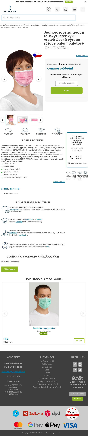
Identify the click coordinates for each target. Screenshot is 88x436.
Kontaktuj (19, 222)
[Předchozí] (4, 313)
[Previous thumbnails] (2, 119)
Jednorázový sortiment (15, 25)
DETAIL (79, 340)
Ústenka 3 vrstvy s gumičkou (44, 328)
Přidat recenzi (9, 269)
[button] (38, 17)
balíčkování (23, 235)
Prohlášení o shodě (11, 193)
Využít (68, 2)
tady (48, 247)
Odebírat (77, 399)
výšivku (28, 219)
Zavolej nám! (14, 209)
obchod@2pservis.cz (13, 371)
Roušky (44, 25)
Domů (2, 25)
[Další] (83, 313)
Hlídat (66, 90)
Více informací (82, 56)
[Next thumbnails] (40, 119)
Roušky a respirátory (32, 25)
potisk (39, 219)
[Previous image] (4, 78)
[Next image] (38, 78)
